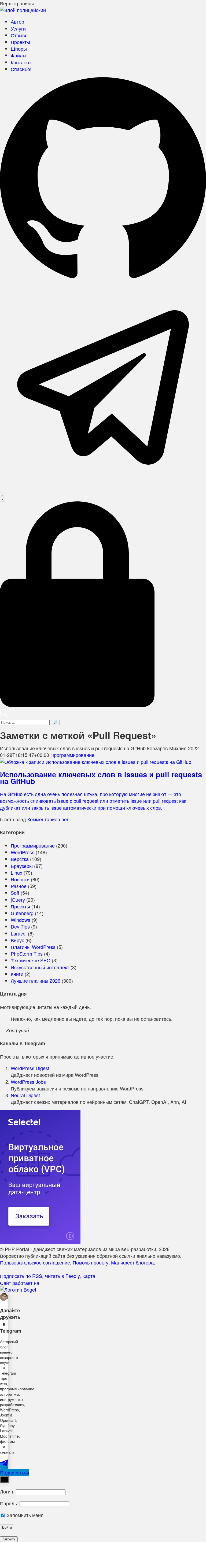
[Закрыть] (4, 1479)
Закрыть (9, 1539)
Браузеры (22, 865)
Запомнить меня (24, 1514)
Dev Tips (20, 926)
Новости (20, 879)
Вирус (17, 940)
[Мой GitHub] (103, 281)
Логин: (7, 1491)
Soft (15, 892)
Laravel (19, 933)
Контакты (21, 62)
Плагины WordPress (33, 946)
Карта (88, 1275)
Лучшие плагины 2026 (35, 980)
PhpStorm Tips (27, 953)
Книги (17, 973)
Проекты (20, 41)
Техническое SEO (30, 960)
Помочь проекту (90, 1262)
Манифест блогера (132, 1262)
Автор (17, 21)
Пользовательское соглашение (35, 1262)
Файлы (18, 55)
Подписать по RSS (21, 1275)
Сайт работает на (19, 1282)
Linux (16, 872)
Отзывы (19, 35)
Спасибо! (21, 68)
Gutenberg (22, 912)
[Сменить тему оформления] (2, 496)
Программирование (72, 754)
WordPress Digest (30, 1067)
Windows (20, 919)
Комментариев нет (48, 819)
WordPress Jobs (28, 1081)
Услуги (18, 28)
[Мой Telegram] (103, 488)
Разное (19, 885)
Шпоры (19, 48)
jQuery (18, 899)
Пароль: (9, 1503)
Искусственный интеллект (40, 967)
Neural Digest (25, 1095)
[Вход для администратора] (103, 705)
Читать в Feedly (62, 1275)
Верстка (20, 858)
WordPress (22, 852)
